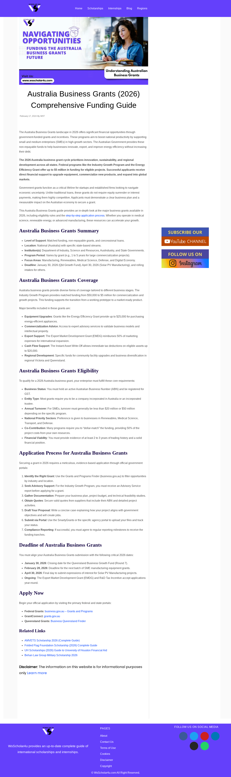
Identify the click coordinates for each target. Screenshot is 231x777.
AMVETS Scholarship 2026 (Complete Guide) (52, 640)
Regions (142, 8)
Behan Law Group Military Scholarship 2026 (51, 655)
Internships (114, 8)
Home (78, 8)
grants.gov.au (52, 616)
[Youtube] (204, 736)
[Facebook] (183, 736)
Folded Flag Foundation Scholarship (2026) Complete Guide (61, 645)
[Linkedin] (215, 736)
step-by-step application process (85, 215)
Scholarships (95, 8)
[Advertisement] (80, 700)
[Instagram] (194, 746)
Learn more (37, 673)
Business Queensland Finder (68, 621)
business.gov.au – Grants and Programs (69, 611)
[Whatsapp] (204, 746)
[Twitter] (194, 736)
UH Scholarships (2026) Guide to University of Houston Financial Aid (66, 650)
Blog (129, 8)
